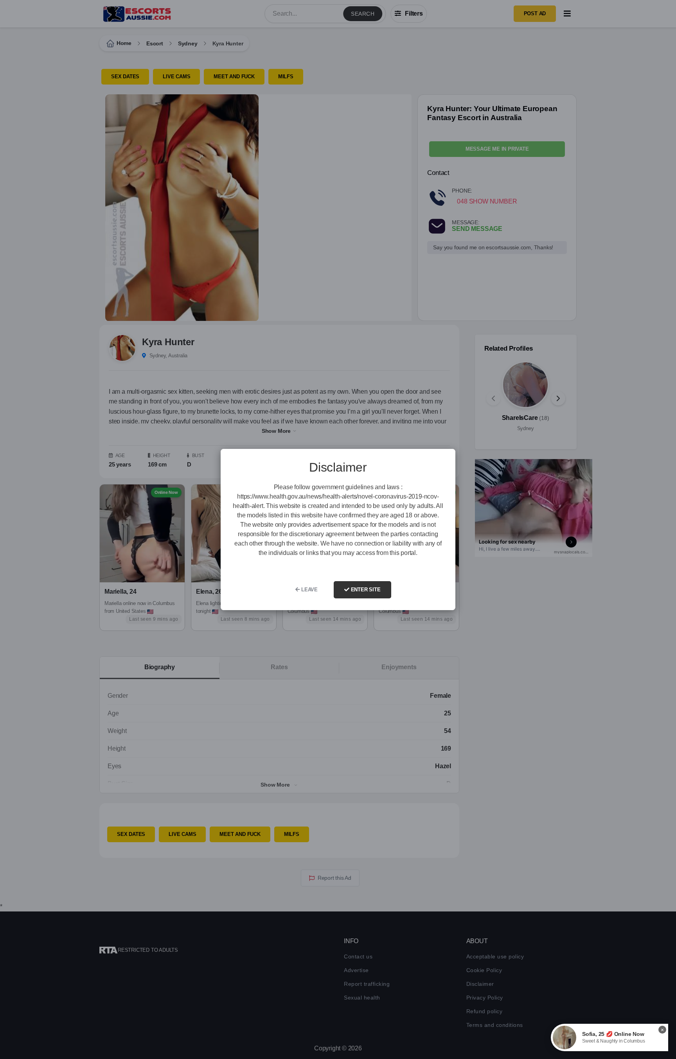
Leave (309, 590)
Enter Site (365, 590)
